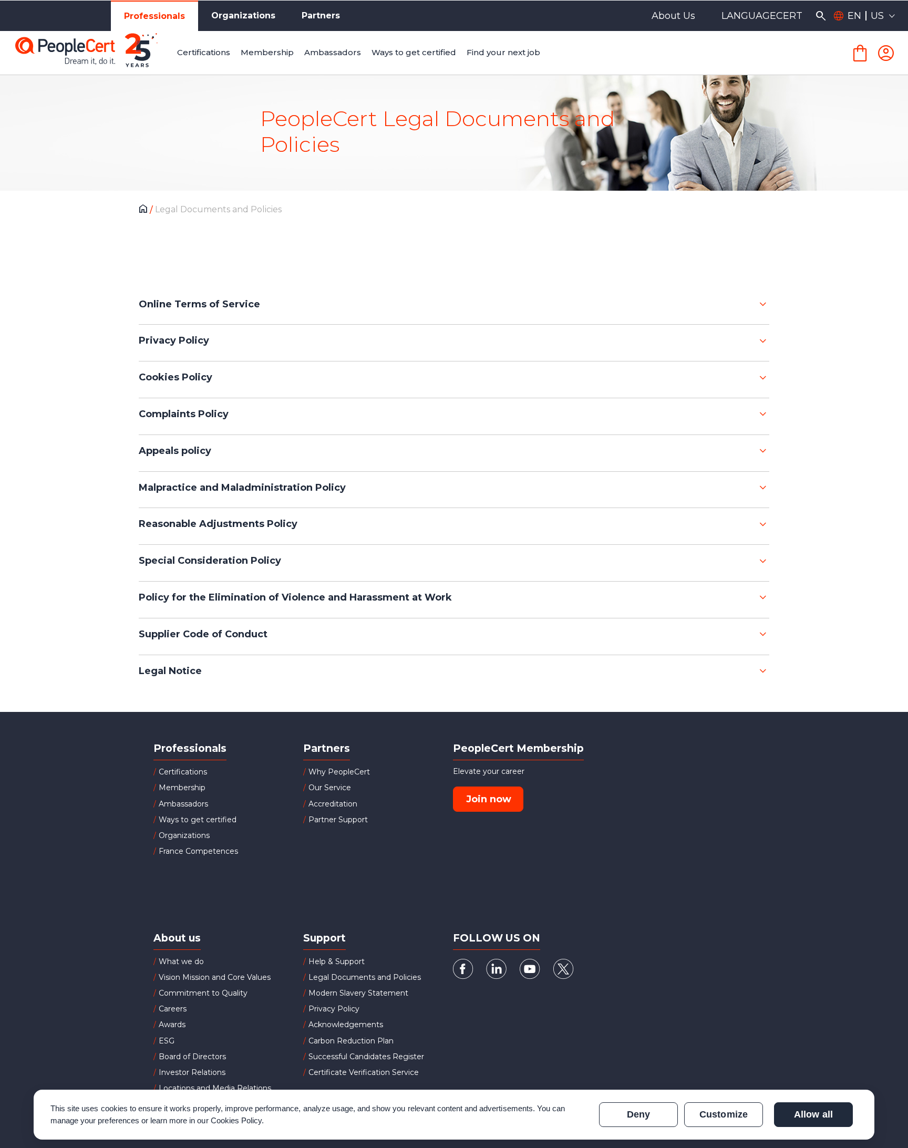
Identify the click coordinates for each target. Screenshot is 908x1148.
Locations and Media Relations (215, 1088)
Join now (488, 799)
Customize (723, 1114)
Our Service (329, 787)
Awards (172, 1024)
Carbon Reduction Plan (351, 1041)
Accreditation (332, 804)
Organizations (243, 15)
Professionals (154, 16)
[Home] (146, 210)
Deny (638, 1114)
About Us (673, 16)
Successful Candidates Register (366, 1056)
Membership (182, 787)
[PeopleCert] (94, 53)
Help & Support (336, 961)
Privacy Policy (333, 1008)
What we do (181, 961)
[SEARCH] (821, 15)
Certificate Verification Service (363, 1072)
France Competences (198, 851)
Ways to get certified (197, 819)
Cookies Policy (236, 1120)
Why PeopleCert (339, 772)
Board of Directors (192, 1056)
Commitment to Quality (203, 993)
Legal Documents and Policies (364, 977)
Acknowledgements (345, 1024)
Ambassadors (183, 804)
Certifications (183, 772)
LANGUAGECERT (761, 16)
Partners (321, 15)
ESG (166, 1041)
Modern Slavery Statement (358, 993)
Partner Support (338, 819)
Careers (173, 1008)
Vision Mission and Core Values (215, 977)
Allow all (813, 1114)
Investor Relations (192, 1072)
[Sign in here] (885, 53)
